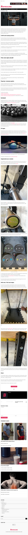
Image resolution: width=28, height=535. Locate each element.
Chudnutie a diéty (4, 510)
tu (6, 202)
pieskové (18, 123)
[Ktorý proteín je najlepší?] (14, 455)
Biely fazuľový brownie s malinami (5, 492)
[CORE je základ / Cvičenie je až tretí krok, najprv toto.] (14, 480)
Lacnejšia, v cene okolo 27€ (4, 93)
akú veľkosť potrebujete (14, 156)
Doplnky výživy (3, 504)
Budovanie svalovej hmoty (5, 509)
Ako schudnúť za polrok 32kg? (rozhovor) (19, 402)
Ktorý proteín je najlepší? (9, 401)
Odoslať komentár (4, 417)
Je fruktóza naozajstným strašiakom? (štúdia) (6, 467)
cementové (13, 123)
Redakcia (9, 392)
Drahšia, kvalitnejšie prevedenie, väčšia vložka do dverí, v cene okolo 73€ (11, 94)
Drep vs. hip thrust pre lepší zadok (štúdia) (6, 445)
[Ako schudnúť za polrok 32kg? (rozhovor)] (14, 431)
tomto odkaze (13, 122)
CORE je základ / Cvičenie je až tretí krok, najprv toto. (9, 490)
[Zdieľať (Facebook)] (14, 389)
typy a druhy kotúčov (11, 275)
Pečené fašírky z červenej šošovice (5, 494)
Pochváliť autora (14, 386)
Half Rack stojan (10, 328)
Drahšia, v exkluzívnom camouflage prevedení (7, 95)
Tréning (14, 20)
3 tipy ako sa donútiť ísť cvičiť (4, 443)
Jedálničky (3, 505)
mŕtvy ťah (16, 163)
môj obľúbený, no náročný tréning (11, 102)
